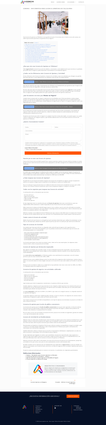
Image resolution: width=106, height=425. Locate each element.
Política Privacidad (59, 421)
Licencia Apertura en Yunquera (39, 382)
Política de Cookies (78, 409)
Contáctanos (76, 405)
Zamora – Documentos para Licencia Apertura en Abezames (41, 355)
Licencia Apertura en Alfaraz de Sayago (36, 359)
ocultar (36, 42)
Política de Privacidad (78, 408)
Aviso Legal (51, 421)
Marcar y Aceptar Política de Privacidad (34, 149)
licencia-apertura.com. (43, 421)
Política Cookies (67, 421)
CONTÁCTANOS (73, 396)
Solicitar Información (53, 153)
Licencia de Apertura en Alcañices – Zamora (37, 356)
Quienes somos (61, 2)
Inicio (52, 2)
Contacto (81, 2)
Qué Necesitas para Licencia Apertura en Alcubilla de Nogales (42, 357)
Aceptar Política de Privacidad (31, 147)
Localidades (70, 2)
